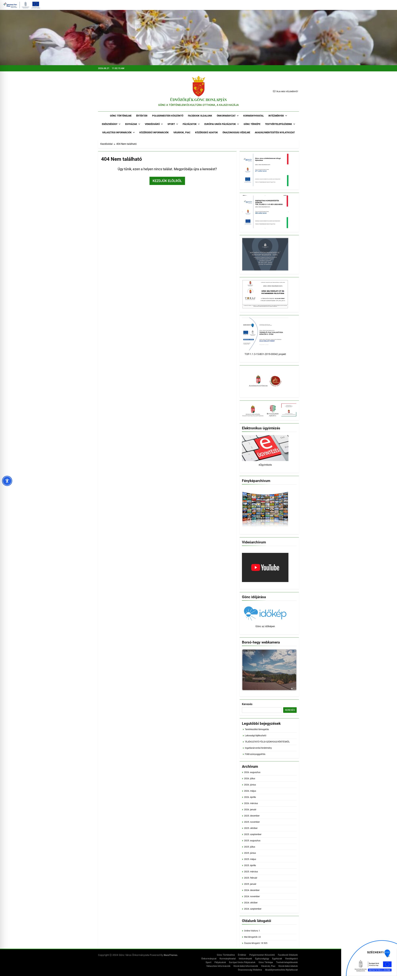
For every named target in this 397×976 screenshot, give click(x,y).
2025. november (252, 822)
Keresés (247, 704)
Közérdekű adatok (206, 132)
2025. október (251, 828)
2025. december (252, 815)
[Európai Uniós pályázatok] (369, 956)
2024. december (252, 890)
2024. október (251, 902)
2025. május (250, 859)
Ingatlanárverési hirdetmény (258, 748)
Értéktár (141, 115)
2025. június (250, 853)
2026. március (251, 803)
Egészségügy (109, 124)
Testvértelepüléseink (278, 124)
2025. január (250, 884)
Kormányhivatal (253, 115)
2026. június (250, 784)
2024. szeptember (252, 909)
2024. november (252, 896)
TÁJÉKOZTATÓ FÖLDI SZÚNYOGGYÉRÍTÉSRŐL (267, 741)
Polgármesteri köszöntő (167, 115)
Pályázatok (190, 124)
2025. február (250, 878)
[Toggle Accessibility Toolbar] (7, 481)
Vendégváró (152, 124)
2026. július (249, 778)
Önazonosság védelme (236, 132)
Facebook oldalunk (200, 115)
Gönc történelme (121, 115)
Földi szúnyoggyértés (255, 754)
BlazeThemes (170, 955)
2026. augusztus (252, 772)
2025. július (249, 847)
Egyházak (131, 124)
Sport (171, 124)
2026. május (250, 791)
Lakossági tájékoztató (255, 735)
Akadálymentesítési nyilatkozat (275, 132)
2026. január (250, 809)
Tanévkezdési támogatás (257, 729)
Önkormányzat (226, 115)
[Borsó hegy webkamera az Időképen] (269, 670)
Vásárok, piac (181, 132)
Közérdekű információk (154, 132)
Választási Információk (117, 132)
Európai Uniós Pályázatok (220, 124)
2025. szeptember (252, 834)
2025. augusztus (252, 840)
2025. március (251, 871)
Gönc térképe (252, 124)
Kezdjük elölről (167, 181)
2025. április (250, 865)
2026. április (250, 797)
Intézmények (276, 115)
